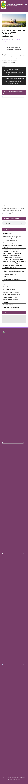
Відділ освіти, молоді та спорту (12, 279)
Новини (4, 41)
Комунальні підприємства (11, 292)
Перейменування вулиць (10, 299)
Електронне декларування (11, 307)
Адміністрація (7, 39)
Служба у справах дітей (10, 240)
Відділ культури (7, 233)
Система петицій (8, 305)
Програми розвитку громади (11, 294)
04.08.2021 (19, 39)
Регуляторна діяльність (10, 297)
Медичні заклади (8, 243)
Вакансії (5, 302)
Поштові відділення (9, 289)
